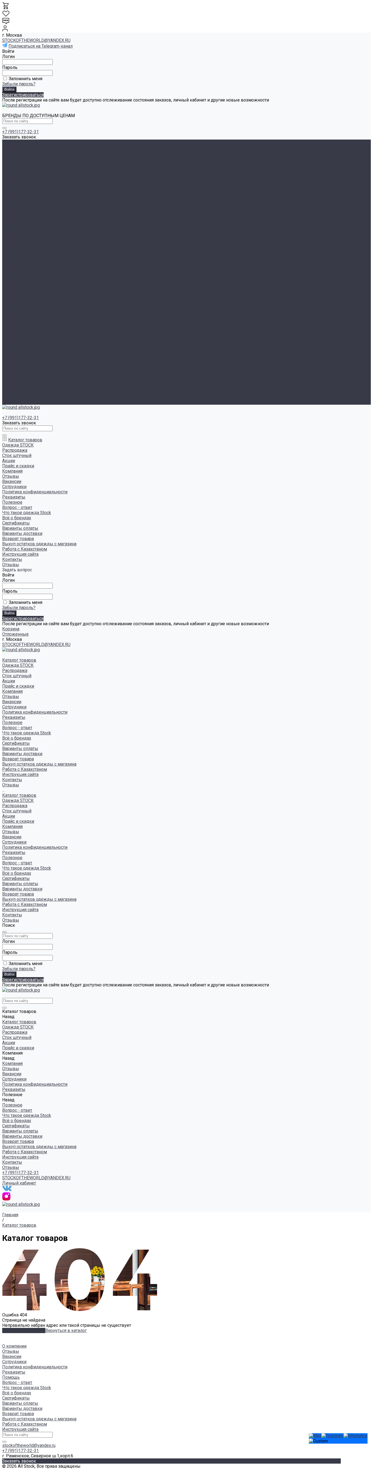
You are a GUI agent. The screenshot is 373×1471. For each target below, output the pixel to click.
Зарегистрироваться (23, 94)
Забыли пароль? (18, 83)
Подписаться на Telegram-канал (40, 46)
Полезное (12, 339)
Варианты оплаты (20, 230)
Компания (12, 308)
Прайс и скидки (18, 303)
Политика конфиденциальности (34, 194)
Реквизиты (13, 199)
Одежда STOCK (18, 147)
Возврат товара (18, 241)
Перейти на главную (23, 1330)
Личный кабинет (19, 1183)
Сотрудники (14, 189)
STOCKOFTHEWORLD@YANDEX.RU (36, 40)
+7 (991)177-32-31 (20, 131)
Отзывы (10, 178)
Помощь (11, 1377)
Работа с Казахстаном (24, 251)
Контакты (12, 396)
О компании (14, 1346)
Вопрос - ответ (17, 209)
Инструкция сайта (20, 256)
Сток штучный (16, 157)
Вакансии (11, 183)
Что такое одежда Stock (26, 215)
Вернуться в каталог (66, 1330)
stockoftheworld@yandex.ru (28, 1445)
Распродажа (14, 152)
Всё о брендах (16, 220)
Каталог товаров (19, 277)
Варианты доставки (22, 235)
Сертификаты (16, 225)
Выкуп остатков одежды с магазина (39, 246)
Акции (8, 298)
